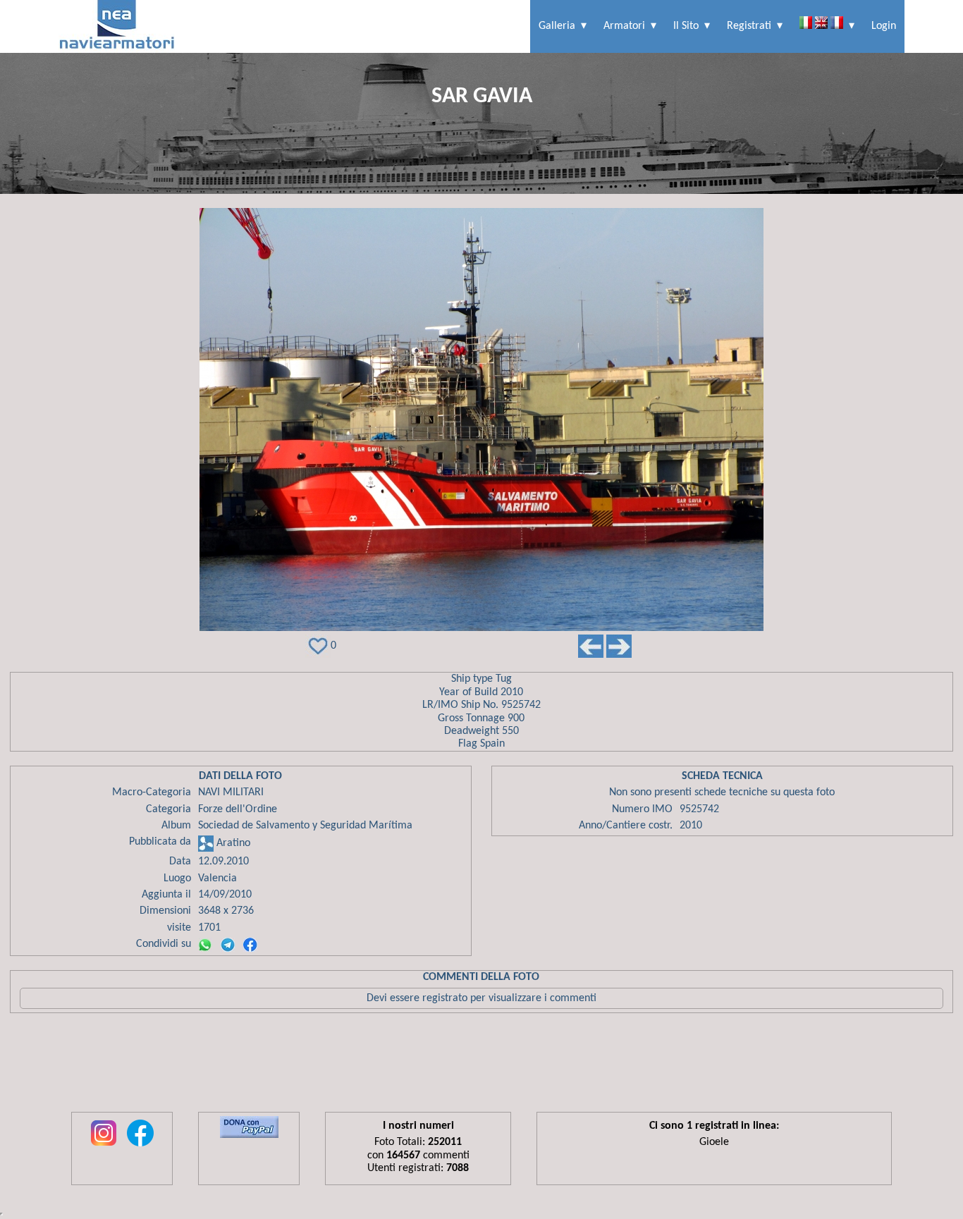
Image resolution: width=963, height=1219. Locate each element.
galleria (557, 26)
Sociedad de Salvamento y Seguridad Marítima (305, 825)
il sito (686, 26)
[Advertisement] (481, 1066)
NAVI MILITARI (231, 792)
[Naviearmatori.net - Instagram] (104, 1147)
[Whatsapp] (205, 944)
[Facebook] (250, 944)
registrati (749, 26)
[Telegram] (228, 944)
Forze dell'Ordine (237, 809)
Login (883, 26)
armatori (624, 26)
